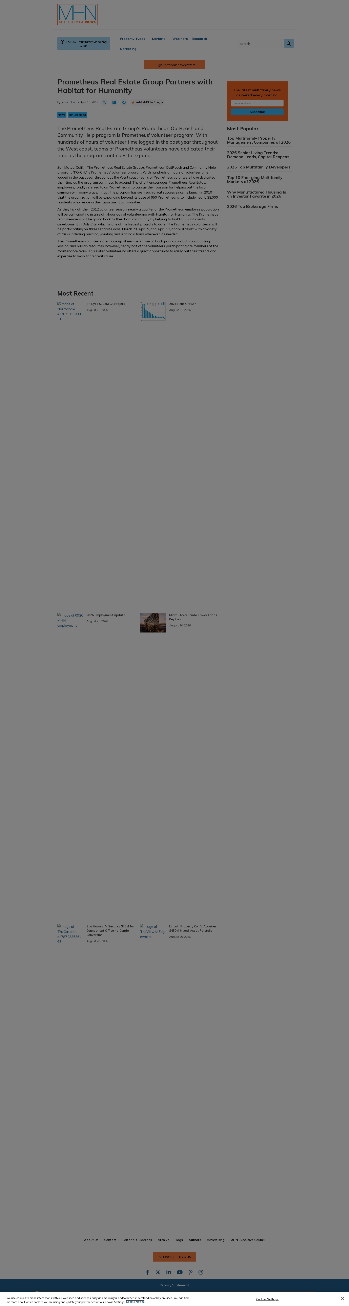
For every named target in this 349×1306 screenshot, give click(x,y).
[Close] (342, 1298)
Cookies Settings (267, 1299)
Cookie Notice (135, 1301)
